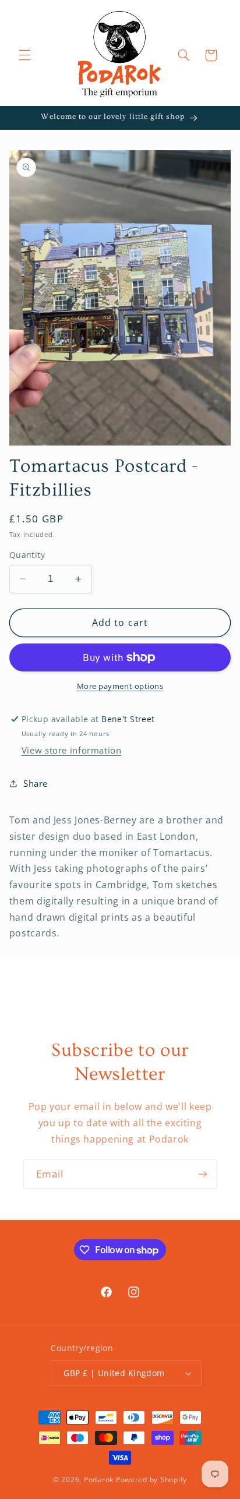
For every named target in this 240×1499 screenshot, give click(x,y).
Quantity (27, 554)
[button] (24, 55)
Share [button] (35, 783)
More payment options (120, 686)
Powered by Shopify (151, 1479)
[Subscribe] (202, 1173)
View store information (72, 750)
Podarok (99, 1479)
